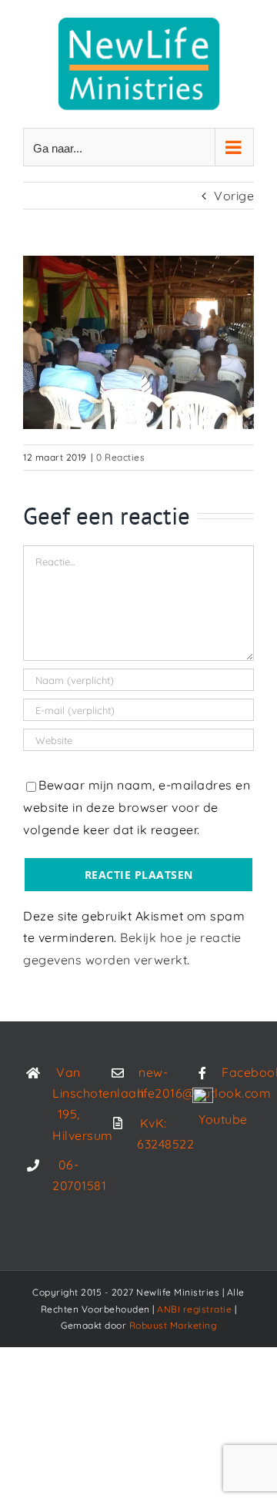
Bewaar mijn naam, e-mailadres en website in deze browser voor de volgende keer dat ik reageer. (136, 807)
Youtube (223, 1119)
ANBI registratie (194, 1309)
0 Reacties (120, 457)
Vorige (234, 195)
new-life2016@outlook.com (153, 1082)
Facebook (238, 1072)
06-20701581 (68, 1175)
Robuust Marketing (173, 1325)
